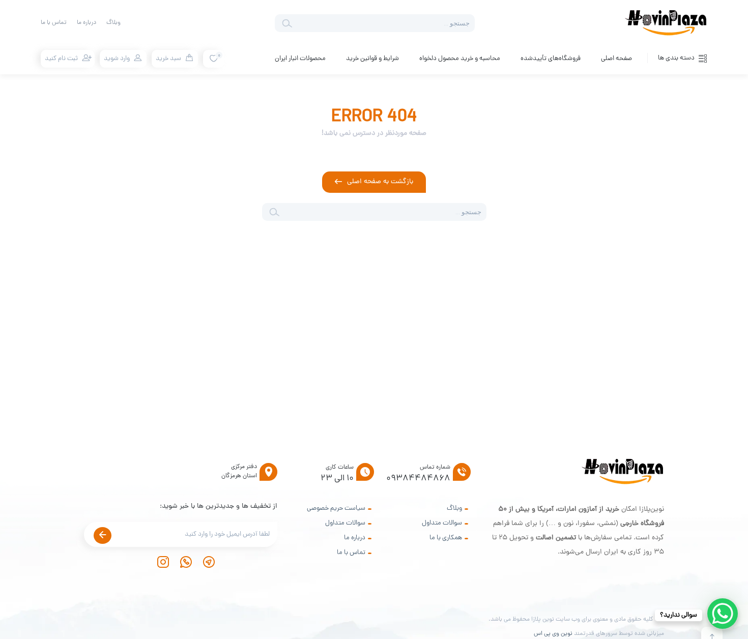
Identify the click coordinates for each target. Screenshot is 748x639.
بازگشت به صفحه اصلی (380, 182)
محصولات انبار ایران (300, 59)
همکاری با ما (445, 538)
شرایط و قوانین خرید (372, 59)
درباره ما (86, 22)
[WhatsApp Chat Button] (722, 613)
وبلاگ (113, 22)
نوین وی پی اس (553, 633)
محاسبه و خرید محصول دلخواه (459, 59)
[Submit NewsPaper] (102, 535)
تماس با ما (54, 22)
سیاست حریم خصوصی (336, 508)
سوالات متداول (442, 523)
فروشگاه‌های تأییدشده (551, 59)
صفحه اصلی (616, 59)
